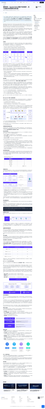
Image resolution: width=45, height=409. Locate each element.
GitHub (12, 398)
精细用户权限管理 (36, 27)
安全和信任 (20, 400)
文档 (17, 2)
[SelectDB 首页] (3, 2)
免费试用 (41, 2)
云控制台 (38, 2)
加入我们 (20, 399)
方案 (14, 2)
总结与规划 (35, 30)
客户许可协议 (28, 398)
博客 (20, 2)
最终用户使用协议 (29, 399)
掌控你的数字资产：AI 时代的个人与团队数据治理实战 (23, 0)
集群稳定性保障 (36, 28)
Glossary (20, 401)
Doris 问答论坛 (13, 401)
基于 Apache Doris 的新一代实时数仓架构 (38, 19)
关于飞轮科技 (20, 398)
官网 (11, 399)
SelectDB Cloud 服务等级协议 (30, 401)
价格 (26, 2)
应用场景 (35, 16)
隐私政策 (28, 400)
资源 (23, 2)
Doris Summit (12, 400)
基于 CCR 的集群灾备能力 (37, 29)
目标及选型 (35, 17)
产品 (11, 2)
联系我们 (34, 2)
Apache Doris (22, 20)
